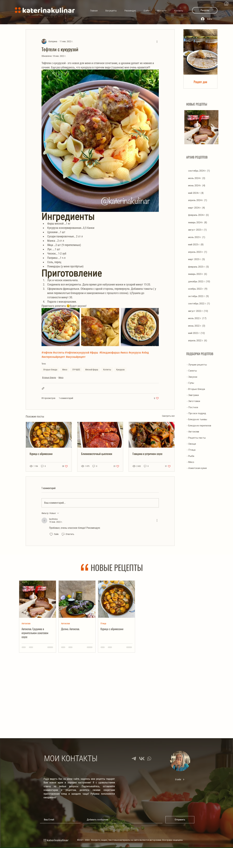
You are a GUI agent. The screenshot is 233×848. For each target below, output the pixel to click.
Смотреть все (168, 416)
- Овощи (191, 443)
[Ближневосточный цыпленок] (100, 435)
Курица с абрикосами (41, 454)
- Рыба (190, 456)
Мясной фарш (91, 369)
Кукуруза (120, 369)
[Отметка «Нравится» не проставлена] (51, 534)
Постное (104, 697)
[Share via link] (43, 388)
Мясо (64, 369)
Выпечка (65, 697)
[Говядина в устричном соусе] (152, 435)
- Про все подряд (196, 413)
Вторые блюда (50, 369)
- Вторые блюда (196, 389)
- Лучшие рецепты (197, 364)
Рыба (181, 697)
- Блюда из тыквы (197, 419)
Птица (103, 623)
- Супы (190, 382)
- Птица (191, 449)
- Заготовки (193, 401)
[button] (204, 10)
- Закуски (192, 376)
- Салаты (192, 370)
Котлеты (107, 369)
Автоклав (26, 623)
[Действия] (157, 520)
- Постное (192, 407)
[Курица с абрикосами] (49, 435)
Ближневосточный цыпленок (96, 454)
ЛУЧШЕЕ (76, 369)
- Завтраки (193, 395)
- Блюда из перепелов (199, 425)
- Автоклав (193, 431)
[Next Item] (213, 127)
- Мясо (190, 462)
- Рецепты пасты (196, 437)
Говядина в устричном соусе (147, 454)
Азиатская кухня (187, 623)
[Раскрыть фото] (61, 327)
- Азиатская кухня (197, 468)
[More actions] (157, 41)
